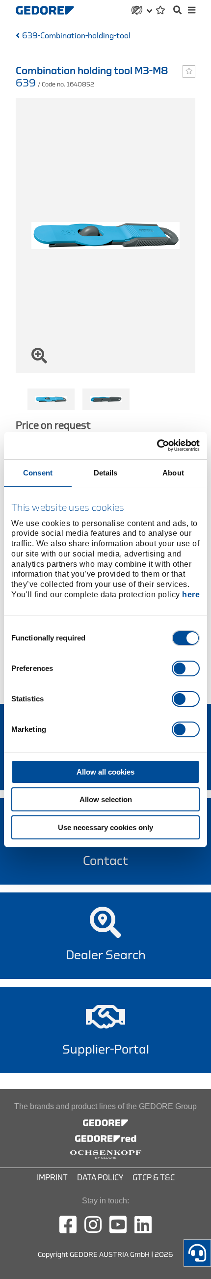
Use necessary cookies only (105, 827)
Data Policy (100, 1178)
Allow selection (105, 799)
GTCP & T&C (153, 1178)
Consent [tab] (38, 473)
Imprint (52, 1178)
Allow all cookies (105, 772)
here (191, 594)
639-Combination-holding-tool (76, 36)
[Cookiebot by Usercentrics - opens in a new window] (157, 445)
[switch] (186, 668)
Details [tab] (106, 473)
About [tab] (173, 473)
